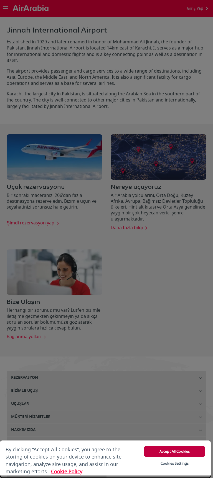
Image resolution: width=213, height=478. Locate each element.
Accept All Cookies (174, 451)
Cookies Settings (175, 463)
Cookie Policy (66, 471)
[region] (105, 459)
